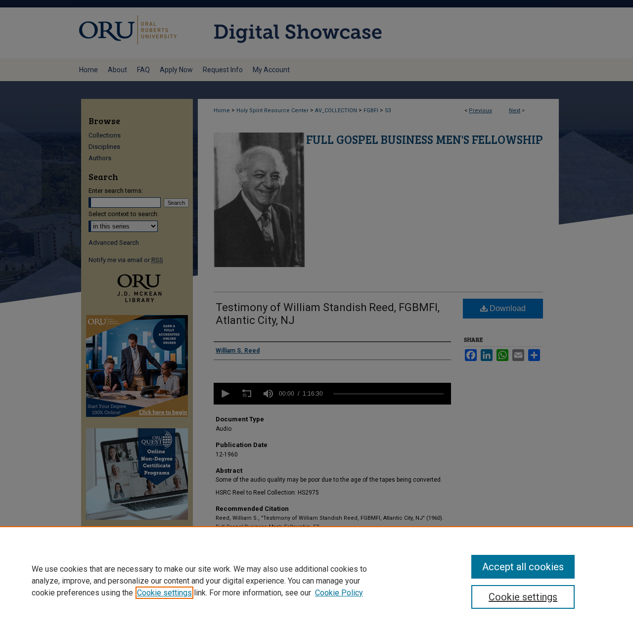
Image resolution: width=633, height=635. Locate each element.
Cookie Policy (339, 592)
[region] (316, 580)
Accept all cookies (523, 567)
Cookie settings (164, 592)
